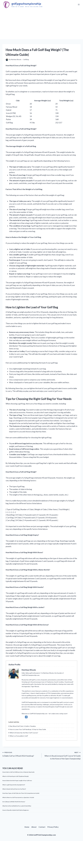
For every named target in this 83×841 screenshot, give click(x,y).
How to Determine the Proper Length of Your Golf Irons (17, 780)
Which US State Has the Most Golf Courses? (24, 733)
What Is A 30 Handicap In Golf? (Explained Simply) (15, 776)
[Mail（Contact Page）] (26, 717)
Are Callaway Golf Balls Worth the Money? (13, 801)
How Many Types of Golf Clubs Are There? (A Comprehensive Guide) (20, 793)
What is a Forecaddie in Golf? (19, 736)
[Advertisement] (41, 24)
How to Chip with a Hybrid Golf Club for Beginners (15, 810)
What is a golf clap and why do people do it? (13, 785)
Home (26, 827)
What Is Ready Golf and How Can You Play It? (14, 789)
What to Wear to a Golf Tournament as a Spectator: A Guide (18, 797)
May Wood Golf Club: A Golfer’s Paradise (23, 726)
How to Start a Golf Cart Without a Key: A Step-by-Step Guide (18, 772)
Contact (42, 827)
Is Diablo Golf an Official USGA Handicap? (18, 754)
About (34, 827)
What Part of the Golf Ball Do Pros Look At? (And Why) (16, 806)
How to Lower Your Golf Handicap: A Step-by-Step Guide (28, 729)
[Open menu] (79, 4)
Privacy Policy (53, 827)
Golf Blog (26, 59)
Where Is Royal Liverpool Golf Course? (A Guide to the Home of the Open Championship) (63, 756)
